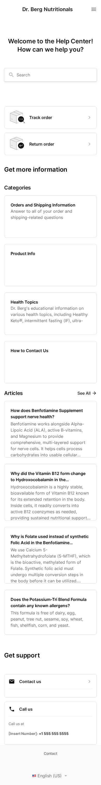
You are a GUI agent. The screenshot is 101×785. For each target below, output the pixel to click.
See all (84, 393)
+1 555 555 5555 (54, 733)
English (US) (50, 775)
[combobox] (50, 75)
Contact (50, 753)
